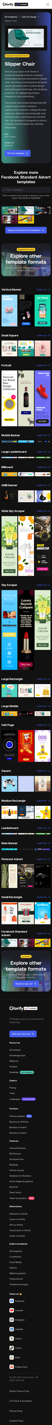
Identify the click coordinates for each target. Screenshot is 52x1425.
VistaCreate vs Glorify (20, 1230)
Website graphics (17, 1273)
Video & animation (18, 1198)
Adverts (13, 1268)
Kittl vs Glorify (16, 1225)
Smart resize (15, 1192)
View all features (17, 1148)
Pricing (12, 1088)
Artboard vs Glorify (18, 1214)
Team (12, 1093)
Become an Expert (18, 1133)
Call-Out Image (29, 17)
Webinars (13, 1061)
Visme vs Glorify (17, 1236)
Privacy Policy (15, 1411)
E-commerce (15, 1256)
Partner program (17, 1116)
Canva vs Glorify (17, 1219)
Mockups (13, 1165)
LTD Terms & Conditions (20, 1401)
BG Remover (15, 1153)
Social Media (15, 1262)
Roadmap (13, 1072)
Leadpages (14, 1099)
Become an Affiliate (18, 1122)
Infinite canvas (16, 1170)
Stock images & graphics (21, 1181)
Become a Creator (17, 1127)
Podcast (13, 1066)
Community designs (18, 1284)
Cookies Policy (16, 1421)
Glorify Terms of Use (19, 1391)
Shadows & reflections (20, 1176)
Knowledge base (17, 1055)
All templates (11, 17)
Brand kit (13, 1187)
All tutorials (14, 1050)
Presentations (16, 1279)
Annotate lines (16, 1159)
